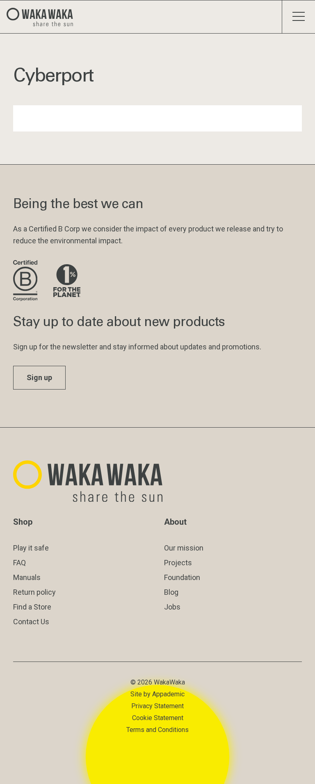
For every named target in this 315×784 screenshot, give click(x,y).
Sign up (39, 377)
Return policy (34, 592)
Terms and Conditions (157, 730)
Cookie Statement (157, 718)
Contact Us (31, 621)
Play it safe (31, 548)
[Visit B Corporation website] (26, 281)
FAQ (19, 562)
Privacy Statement (157, 706)
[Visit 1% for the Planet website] (66, 281)
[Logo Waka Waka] (43, 16)
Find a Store (32, 607)
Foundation (182, 577)
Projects (178, 562)
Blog (171, 592)
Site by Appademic (157, 694)
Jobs (172, 607)
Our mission (183, 548)
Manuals (27, 577)
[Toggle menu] (298, 16)
